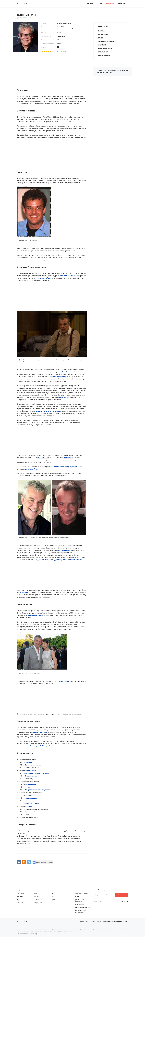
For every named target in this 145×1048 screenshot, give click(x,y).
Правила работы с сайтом (82, 907)
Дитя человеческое (33, 765)
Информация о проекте (81, 893)
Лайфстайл (37, 896)
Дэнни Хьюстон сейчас (105, 48)
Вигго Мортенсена (24, 592)
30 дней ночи (30, 770)
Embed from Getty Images (23, 186)
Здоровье (37, 899)
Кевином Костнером (39, 732)
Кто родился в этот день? (65, 29)
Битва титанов (42, 457)
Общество (20, 896)
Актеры (34, 9)
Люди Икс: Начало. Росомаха (36, 773)
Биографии (110, 3)
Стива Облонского (58, 377)
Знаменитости (26, 9)
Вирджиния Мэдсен (35, 615)
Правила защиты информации (79, 900)
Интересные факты (104, 55)
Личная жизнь (102, 44)
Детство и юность (103, 34)
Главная (19, 9)
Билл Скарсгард (32, 746)
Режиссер (101, 37)
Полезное (121, 3)
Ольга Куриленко (62, 681)
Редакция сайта (79, 904)
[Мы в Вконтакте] (122, 901)
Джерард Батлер (60, 560)
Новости (90, 3)
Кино (53, 896)
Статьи (99, 3)
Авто (35, 893)
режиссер (68, 23)
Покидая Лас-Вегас (67, 276)
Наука (18, 899)
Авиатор (62, 397)
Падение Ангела (31, 804)
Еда (53, 893)
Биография (101, 31)
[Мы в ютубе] (127, 901)
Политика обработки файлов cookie (80, 911)
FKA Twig (43, 746)
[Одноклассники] (24, 862)
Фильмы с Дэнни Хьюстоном (107, 41)
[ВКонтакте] (19, 862)
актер (59, 23)
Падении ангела (42, 560)
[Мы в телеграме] (125, 901)
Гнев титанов (30, 784)
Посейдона (68, 457)
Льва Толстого (67, 372)
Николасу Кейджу (44, 278)
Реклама (77, 896)
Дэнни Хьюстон (42, 9)
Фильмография (103, 52)
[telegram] (29, 862)
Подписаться (121, 895)
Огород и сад (38, 903)
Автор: (24, 847)
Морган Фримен (75, 560)
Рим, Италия (61, 36)
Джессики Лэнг (31, 469)
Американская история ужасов (65, 467)
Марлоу (28, 806)
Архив (53, 899)
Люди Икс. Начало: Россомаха (48, 411)
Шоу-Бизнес (20, 893)
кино (62, 23)
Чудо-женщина (63, 550)
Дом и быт (20, 903)
